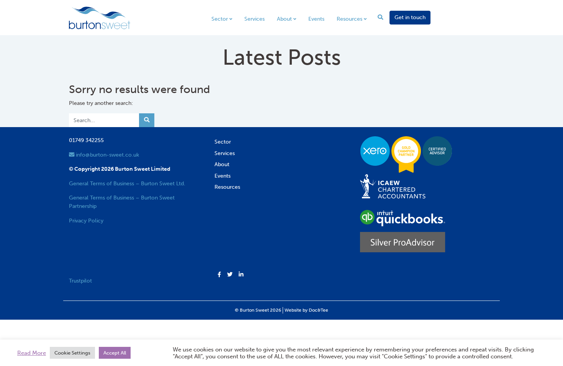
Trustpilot (80, 280)
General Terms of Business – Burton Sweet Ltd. (127, 183)
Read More (31, 353)
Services (254, 18)
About (284, 18)
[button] (219, 275)
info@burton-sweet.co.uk (106, 154)
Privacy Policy (86, 220)
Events (316, 18)
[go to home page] (99, 17)
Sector (219, 18)
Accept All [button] (114, 353)
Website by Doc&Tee (306, 310)
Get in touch (410, 17)
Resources (349, 18)
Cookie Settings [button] (72, 353)
